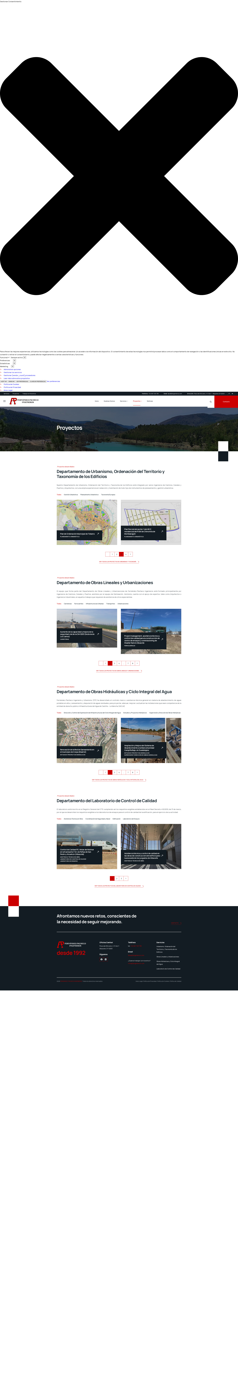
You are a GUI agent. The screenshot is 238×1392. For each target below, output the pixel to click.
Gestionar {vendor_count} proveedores (19, 375)
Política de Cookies (11, 384)
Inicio (97, 401)
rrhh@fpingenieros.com (136, 963)
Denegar (12, 381)
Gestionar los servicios (13, 372)
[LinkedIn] (232, 394)
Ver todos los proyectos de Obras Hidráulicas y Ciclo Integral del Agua (117, 780)
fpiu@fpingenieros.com (175, 393)
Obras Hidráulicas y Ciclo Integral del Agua (168, 962)
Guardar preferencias (38, 381)
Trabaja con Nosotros (29, 393)
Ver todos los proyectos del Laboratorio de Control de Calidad (118, 886)
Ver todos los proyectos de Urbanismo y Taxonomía (117, 561)
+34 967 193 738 (153, 393)
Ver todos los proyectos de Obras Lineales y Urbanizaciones (117, 671)
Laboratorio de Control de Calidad (168, 969)
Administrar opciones (12, 369)
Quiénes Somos (109, 401)
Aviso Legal (8, 390)
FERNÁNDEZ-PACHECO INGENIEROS (71, 981)
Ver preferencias (22, 381)
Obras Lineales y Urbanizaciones (167, 957)
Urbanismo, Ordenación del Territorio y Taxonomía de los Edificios (166, 949)
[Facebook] (229, 394)
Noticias (150, 401)
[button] (119, 176)
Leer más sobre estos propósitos (17, 378)
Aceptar (4, 381)
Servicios (6, 393)
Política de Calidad (175, 981)
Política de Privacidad (12, 387)
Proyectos (16, 393)
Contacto (226, 402)
